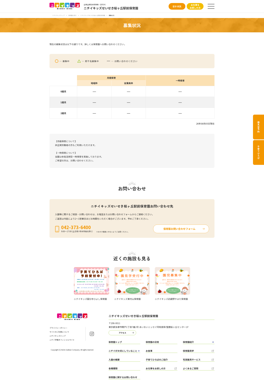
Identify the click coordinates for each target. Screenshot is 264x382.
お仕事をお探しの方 (195, 6)
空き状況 (177, 6)
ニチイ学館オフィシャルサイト (62, 340)
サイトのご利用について (59, 332)
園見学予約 (258, 127)
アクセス (122, 332)
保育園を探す (72, 15)
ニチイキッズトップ (58, 15)
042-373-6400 (76, 227)
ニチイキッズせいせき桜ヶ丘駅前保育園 (92, 15)
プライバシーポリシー (58, 328)
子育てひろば (258, 152)
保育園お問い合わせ (179, 228)
